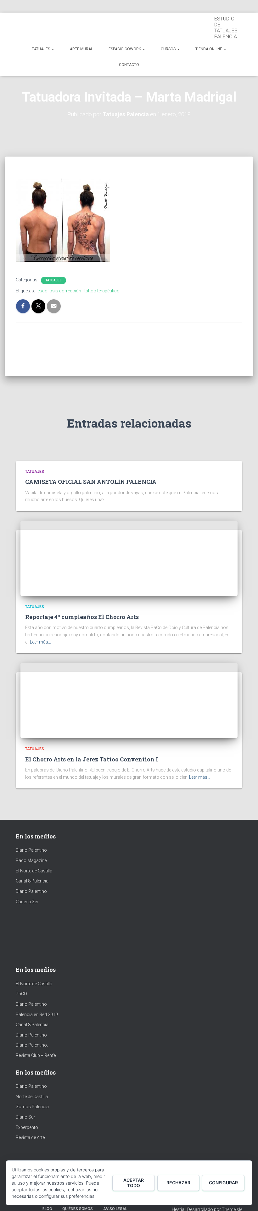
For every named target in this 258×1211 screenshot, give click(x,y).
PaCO (21, 993)
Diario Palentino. (32, 1045)
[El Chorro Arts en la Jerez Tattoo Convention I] (77, 700)
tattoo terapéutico (102, 290)
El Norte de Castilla (34, 870)
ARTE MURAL (81, 49)
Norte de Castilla (32, 1096)
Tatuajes (53, 280)
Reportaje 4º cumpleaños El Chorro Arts (82, 617)
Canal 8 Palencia (32, 880)
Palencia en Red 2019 (37, 1014)
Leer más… (40, 641)
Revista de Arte (30, 1137)
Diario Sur (25, 1117)
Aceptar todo (133, 1182)
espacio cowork (125, 49)
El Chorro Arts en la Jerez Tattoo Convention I (91, 759)
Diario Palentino (31, 850)
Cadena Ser (27, 901)
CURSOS (169, 49)
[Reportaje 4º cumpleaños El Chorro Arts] (77, 558)
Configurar (223, 1182)
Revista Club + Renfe (36, 1055)
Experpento (27, 1127)
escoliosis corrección (59, 290)
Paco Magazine (31, 860)
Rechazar (178, 1182)
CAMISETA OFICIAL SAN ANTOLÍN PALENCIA (90, 481)
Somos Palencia (32, 1106)
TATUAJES (41, 49)
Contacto (129, 65)
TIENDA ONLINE (209, 49)
